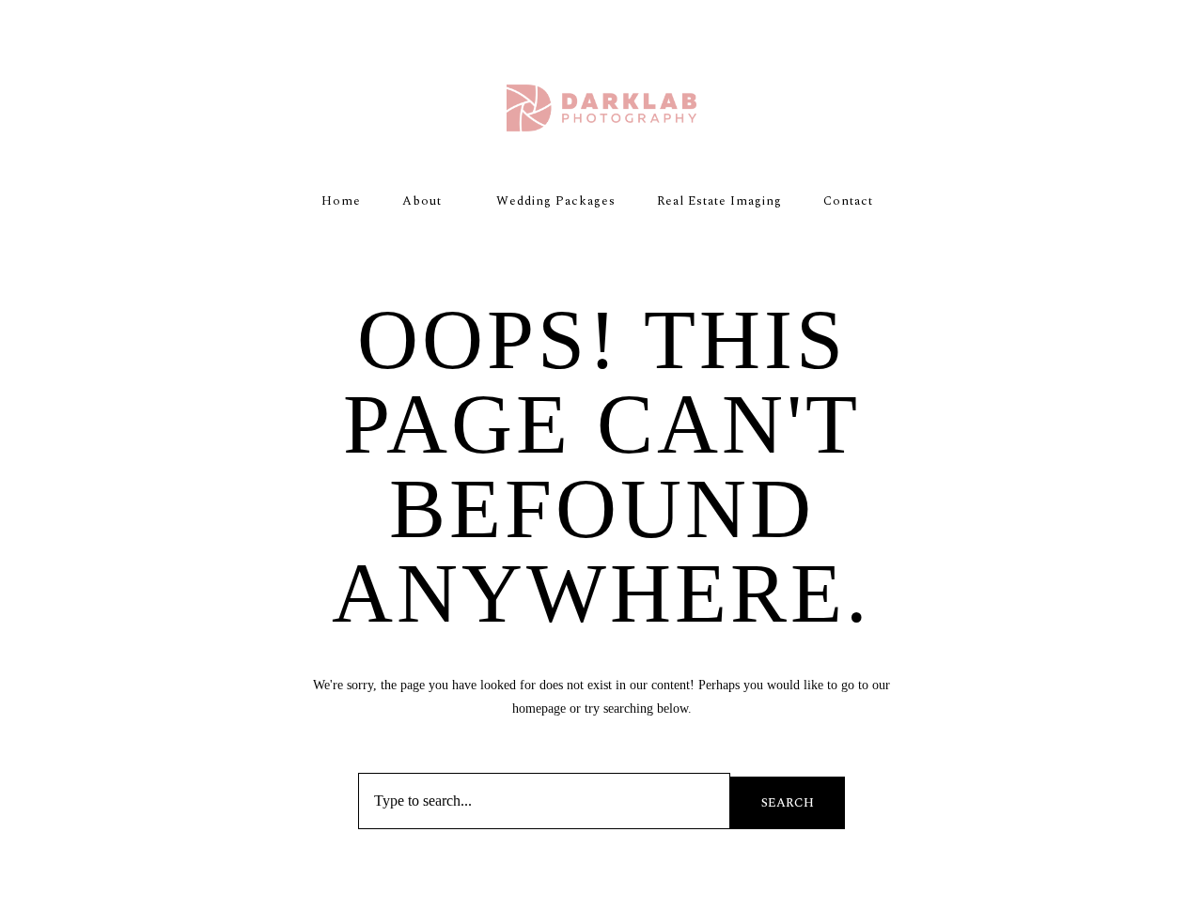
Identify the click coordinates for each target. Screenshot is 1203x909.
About (422, 201)
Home (341, 201)
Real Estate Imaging (719, 201)
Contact (848, 201)
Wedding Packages (556, 201)
